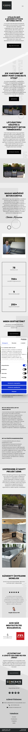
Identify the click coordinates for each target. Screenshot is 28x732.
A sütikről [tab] (23, 343)
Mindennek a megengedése (14, 383)
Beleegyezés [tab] (5, 343)
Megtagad (14, 391)
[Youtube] (15, 693)
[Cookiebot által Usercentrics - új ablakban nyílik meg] (21, 339)
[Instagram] (10, 693)
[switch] (25, 369)
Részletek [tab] (14, 343)
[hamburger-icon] (22, 6)
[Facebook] (13, 693)
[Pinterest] (18, 693)
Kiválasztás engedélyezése (14, 387)
